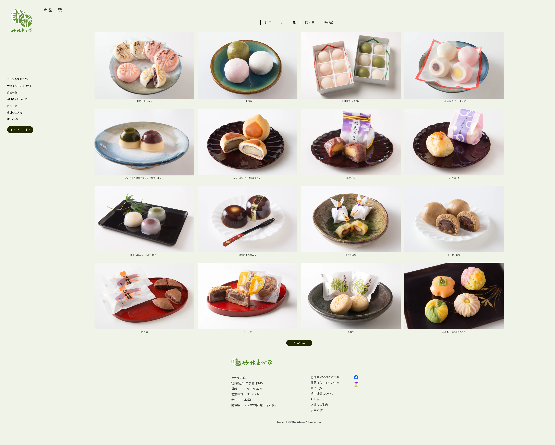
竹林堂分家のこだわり (19, 79)
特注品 (328, 22)
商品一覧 (12, 92)
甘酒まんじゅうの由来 (19, 86)
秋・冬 (310, 22)
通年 (268, 22)
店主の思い (13, 119)
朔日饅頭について (17, 99)
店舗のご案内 (14, 112)
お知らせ (316, 399)
